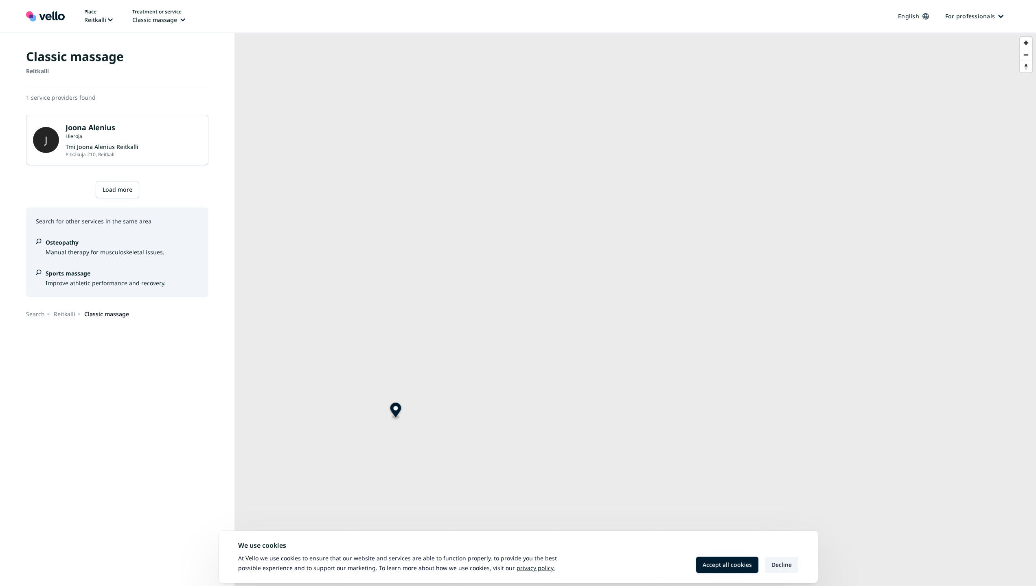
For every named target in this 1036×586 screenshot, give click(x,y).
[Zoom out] (1026, 55)
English (908, 16)
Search (35, 314)
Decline (781, 565)
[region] (635, 309)
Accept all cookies (727, 565)
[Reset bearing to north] (1026, 66)
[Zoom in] (1026, 43)
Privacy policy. (536, 568)
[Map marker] (395, 411)
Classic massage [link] (106, 314)
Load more (117, 189)
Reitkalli (64, 314)
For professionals (970, 16)
